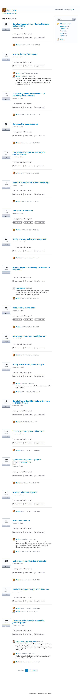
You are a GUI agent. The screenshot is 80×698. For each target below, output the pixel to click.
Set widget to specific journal (25, 124)
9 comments (15, 241)
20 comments (15, 625)
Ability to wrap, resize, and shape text (29, 239)
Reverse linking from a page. (25, 54)
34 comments (15, 367)
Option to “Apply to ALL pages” (26, 459)
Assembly (22, 241)
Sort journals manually (22, 211)
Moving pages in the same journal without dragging (31, 268)
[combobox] (65, 19)
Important (29, 38)
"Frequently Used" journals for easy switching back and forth (28, 95)
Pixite (62, 40)
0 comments (15, 338)
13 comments (15, 213)
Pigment (62, 28)
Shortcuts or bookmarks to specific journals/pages (28, 622)
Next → (34, 670)
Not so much (17, 38)
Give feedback (65, 24)
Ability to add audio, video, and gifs (28, 364)
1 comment (15, 57)
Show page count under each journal (28, 336)
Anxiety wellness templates (24, 492)
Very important (40, 38)
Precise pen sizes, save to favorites (28, 431)
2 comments (15, 28)
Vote (6, 29)
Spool (62, 31)
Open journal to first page (23, 308)
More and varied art (21, 520)
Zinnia (21, 28)
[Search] (74, 19)
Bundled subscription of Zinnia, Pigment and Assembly (30, 25)
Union (62, 33)
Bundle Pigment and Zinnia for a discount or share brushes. (31, 402)
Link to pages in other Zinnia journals (29, 561)
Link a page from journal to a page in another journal (28, 153)
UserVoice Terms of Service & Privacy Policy (40, 693)
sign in (72, 9)
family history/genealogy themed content (30, 589)
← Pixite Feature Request (9, 13)
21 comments (15, 272)
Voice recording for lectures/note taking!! (30, 182)
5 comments (15, 563)
